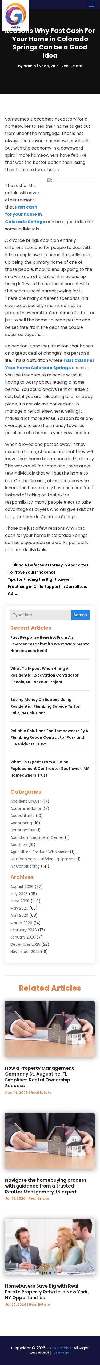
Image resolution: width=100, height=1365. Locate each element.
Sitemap (61, 1353)
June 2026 (20, 901)
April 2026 (19, 915)
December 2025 (25, 944)
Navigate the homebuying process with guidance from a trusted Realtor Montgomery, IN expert (46, 1186)
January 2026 (22, 937)
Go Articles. (61, 1348)
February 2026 (23, 930)
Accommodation (26, 808)
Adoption (18, 844)
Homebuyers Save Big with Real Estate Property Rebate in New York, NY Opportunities (47, 1292)
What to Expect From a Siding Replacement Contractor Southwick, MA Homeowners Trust (50, 768)
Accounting (21, 822)
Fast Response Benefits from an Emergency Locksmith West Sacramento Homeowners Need (50, 644)
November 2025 (25, 951)
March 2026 (21, 923)
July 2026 (19, 894)
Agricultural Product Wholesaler (39, 851)
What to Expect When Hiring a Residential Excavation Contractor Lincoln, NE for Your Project (44, 675)
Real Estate (71, 65)
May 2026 (19, 908)
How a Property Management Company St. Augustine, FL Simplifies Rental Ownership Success (39, 1077)
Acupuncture (22, 830)
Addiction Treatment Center (37, 837)
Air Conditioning (25, 866)
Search (80, 614)
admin (29, 65)
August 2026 (22, 886)
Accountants (22, 815)
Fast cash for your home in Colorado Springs (25, 214)
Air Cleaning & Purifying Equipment (42, 859)
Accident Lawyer (25, 801)
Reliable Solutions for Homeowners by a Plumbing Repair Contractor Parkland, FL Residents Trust (49, 737)
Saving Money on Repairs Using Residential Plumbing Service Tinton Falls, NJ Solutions (45, 706)
